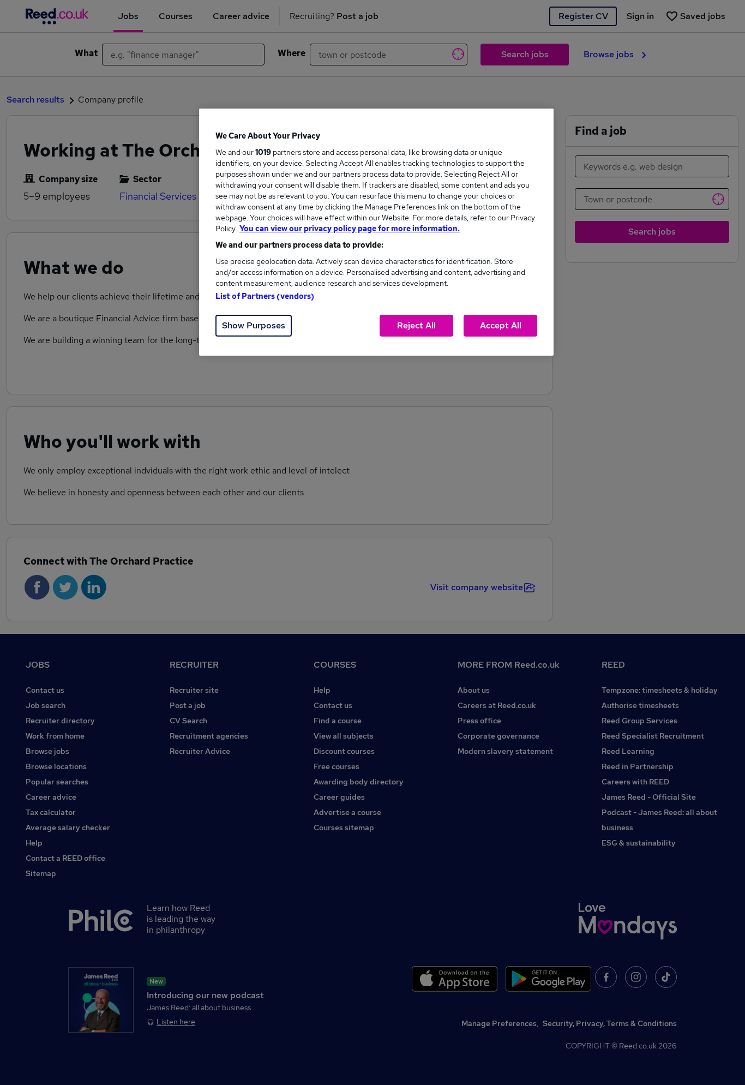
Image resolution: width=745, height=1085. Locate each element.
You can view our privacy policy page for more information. (349, 228)
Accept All (500, 325)
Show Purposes (253, 325)
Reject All (416, 325)
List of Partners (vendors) (265, 296)
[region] (376, 232)
